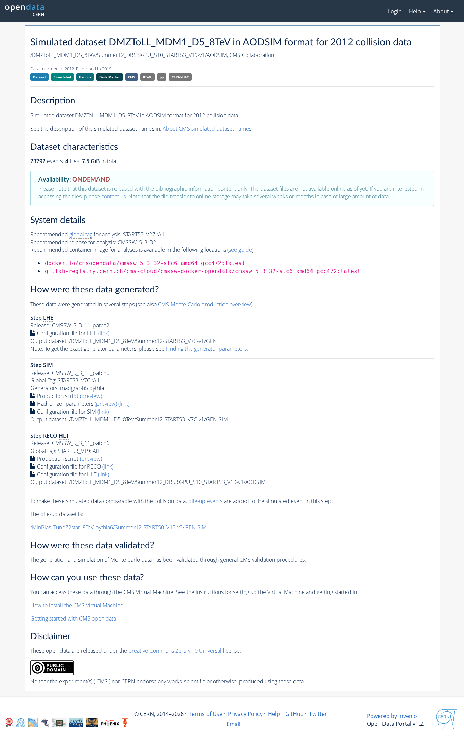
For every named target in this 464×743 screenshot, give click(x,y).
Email (233, 724)
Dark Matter (109, 77)
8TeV (147, 77)
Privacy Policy (245, 714)
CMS (131, 77)
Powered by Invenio (392, 716)
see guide (240, 249)
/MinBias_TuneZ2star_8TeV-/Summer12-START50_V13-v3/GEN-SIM (118, 527)
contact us (113, 196)
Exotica (85, 77)
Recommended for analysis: (76, 234)
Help (274, 714)
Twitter (318, 714)
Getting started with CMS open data (73, 618)
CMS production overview (204, 304)
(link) (103, 333)
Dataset (39, 77)
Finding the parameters (206, 349)
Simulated (62, 77)
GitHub (294, 714)
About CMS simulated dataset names (207, 128)
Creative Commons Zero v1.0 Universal (174, 650)
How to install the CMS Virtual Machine (76, 605)
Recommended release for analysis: (73, 242)
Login (395, 11)
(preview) (91, 396)
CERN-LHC (180, 77)
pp (162, 77)
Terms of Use (205, 714)
